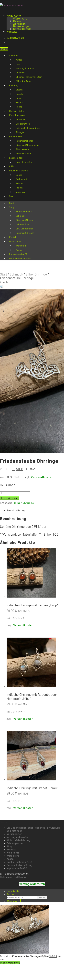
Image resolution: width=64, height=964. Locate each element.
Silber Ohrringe (36, 274)
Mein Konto (14, 16)
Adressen (19, 23)
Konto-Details (22, 29)
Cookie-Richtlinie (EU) (19, 861)
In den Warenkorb (9, 498)
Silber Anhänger (24, 81)
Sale (11, 196)
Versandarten (14, 833)
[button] (1, 286)
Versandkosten (42, 477)
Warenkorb (20, 18)
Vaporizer (20, 191)
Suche (10, 894)
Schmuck (16, 274)
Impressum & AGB (17, 868)
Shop (11, 207)
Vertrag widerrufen (18, 836)
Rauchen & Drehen (25, 232)
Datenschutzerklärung (20, 258)
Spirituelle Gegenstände (28, 128)
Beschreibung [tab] (16, 510)
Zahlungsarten (15, 843)
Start (3, 274)
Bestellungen (21, 26)
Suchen (42, 897)
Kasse (17, 21)
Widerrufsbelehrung (18, 840)
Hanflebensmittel (24, 162)
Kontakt (12, 31)
